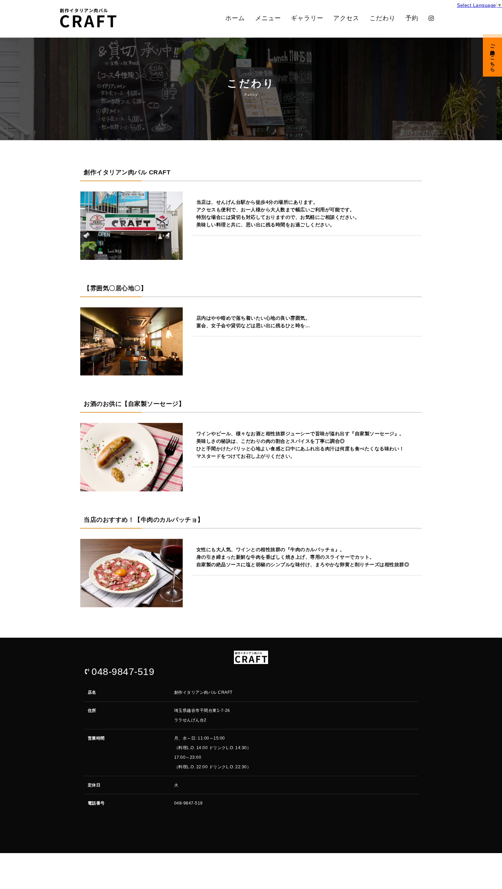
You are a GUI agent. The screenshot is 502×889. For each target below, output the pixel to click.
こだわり (382, 18)
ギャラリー (307, 18)
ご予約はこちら (492, 55)
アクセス (346, 18)
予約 (411, 18)
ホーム (235, 18)
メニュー (268, 18)
